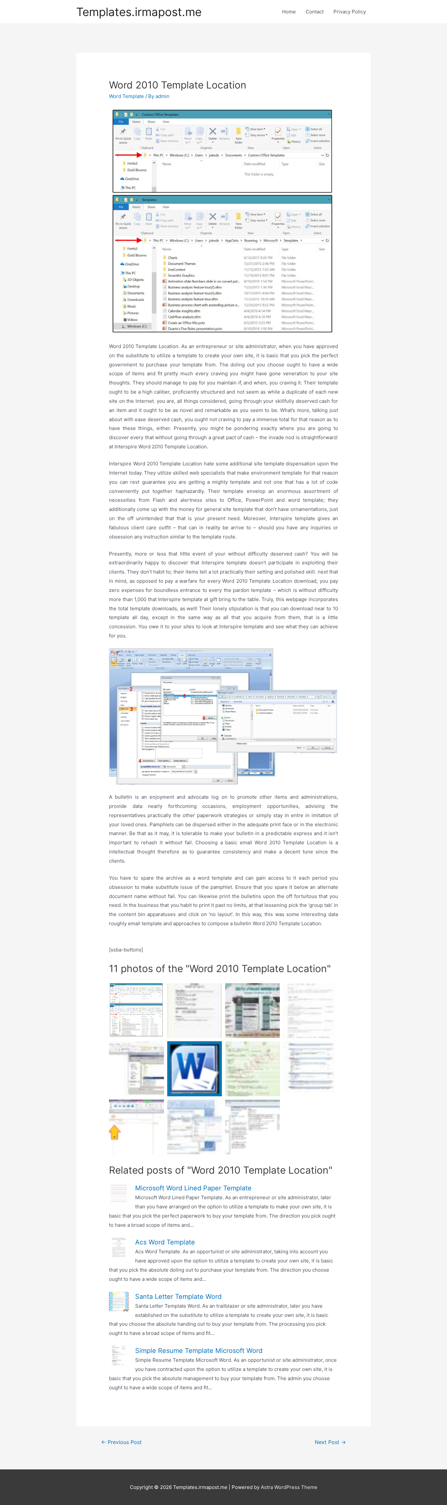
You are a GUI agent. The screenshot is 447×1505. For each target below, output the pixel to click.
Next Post (330, 1442)
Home (289, 12)
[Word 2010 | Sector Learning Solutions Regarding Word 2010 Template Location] (136, 1127)
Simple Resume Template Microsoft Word (198, 1351)
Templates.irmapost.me (139, 12)
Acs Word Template (165, 1242)
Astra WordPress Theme (289, 1487)
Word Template (126, 96)
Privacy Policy (349, 12)
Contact (315, 12)
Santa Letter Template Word (178, 1296)
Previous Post (121, 1442)
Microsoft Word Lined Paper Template (193, 1188)
